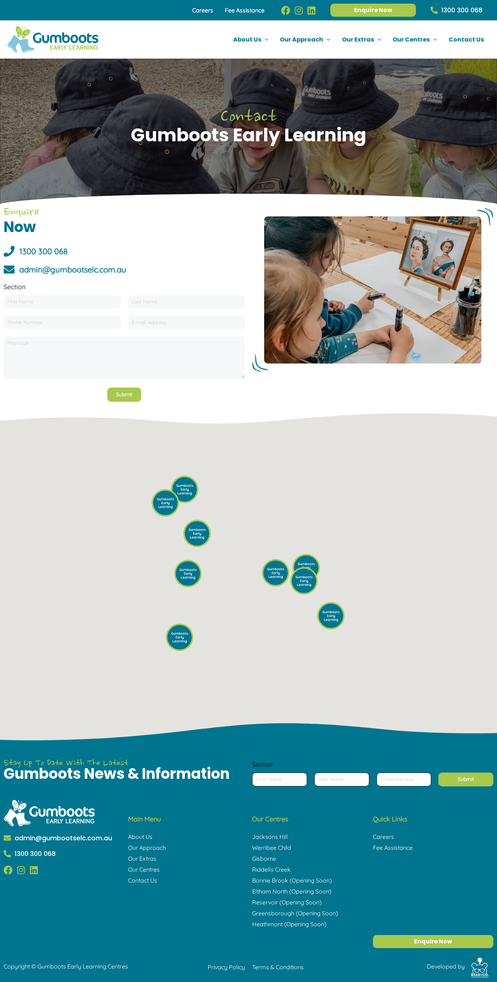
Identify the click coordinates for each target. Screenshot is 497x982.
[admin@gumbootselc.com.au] (7, 838)
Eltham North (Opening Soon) (291, 891)
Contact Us (142, 880)
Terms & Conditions (278, 967)
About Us (140, 836)
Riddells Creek (271, 869)
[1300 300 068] (434, 10)
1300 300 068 (461, 10)
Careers (383, 836)
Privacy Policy (226, 967)
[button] (265, 39)
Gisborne (264, 858)
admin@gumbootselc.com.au (63, 837)
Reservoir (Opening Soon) (287, 902)
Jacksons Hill (270, 836)
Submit (124, 394)
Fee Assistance (393, 847)
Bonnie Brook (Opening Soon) (292, 880)
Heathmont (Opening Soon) (289, 924)
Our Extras (142, 858)
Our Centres (144, 869)
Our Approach (147, 847)
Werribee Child (271, 847)
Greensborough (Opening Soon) (295, 913)
